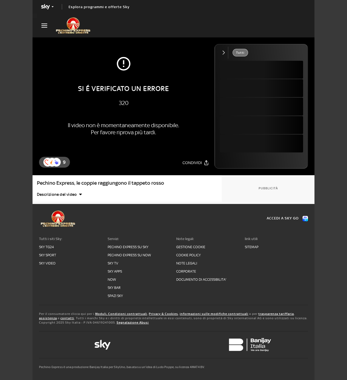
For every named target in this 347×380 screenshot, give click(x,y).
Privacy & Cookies (163, 314)
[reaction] (56, 162)
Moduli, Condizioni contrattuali (121, 314)
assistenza (48, 318)
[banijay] (250, 345)
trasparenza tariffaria (276, 314)
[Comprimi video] (224, 53)
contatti (67, 318)
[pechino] (76, 25)
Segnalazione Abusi (133, 322)
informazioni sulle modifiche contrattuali (214, 314)
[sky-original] (102, 345)
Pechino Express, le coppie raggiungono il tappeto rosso (100, 183)
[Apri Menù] (47, 25)
